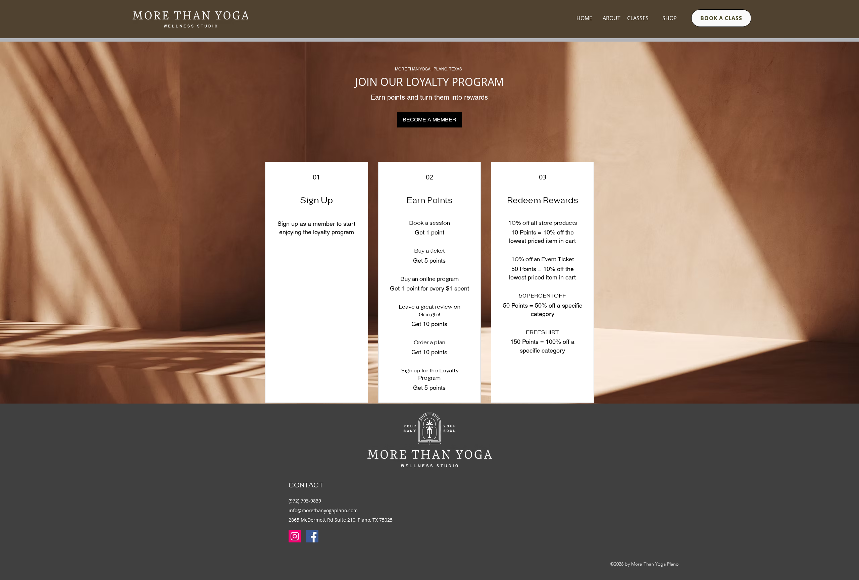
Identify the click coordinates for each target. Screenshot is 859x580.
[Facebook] (312, 536)
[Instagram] (295, 536)
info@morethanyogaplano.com (323, 510)
